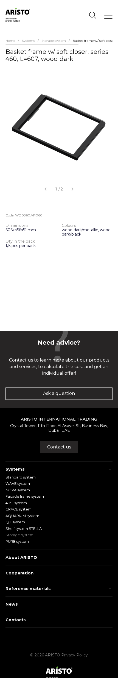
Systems (15, 469)
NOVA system (17, 490)
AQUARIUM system (22, 515)
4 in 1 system (16, 503)
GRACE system (18, 509)
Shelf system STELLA (23, 528)
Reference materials (28, 588)
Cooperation (19, 573)
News (11, 604)
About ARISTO (21, 557)
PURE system (17, 541)
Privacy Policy (74, 655)
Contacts (15, 619)
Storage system (19, 535)
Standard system (20, 477)
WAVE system (17, 483)
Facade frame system (24, 496)
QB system (15, 522)
